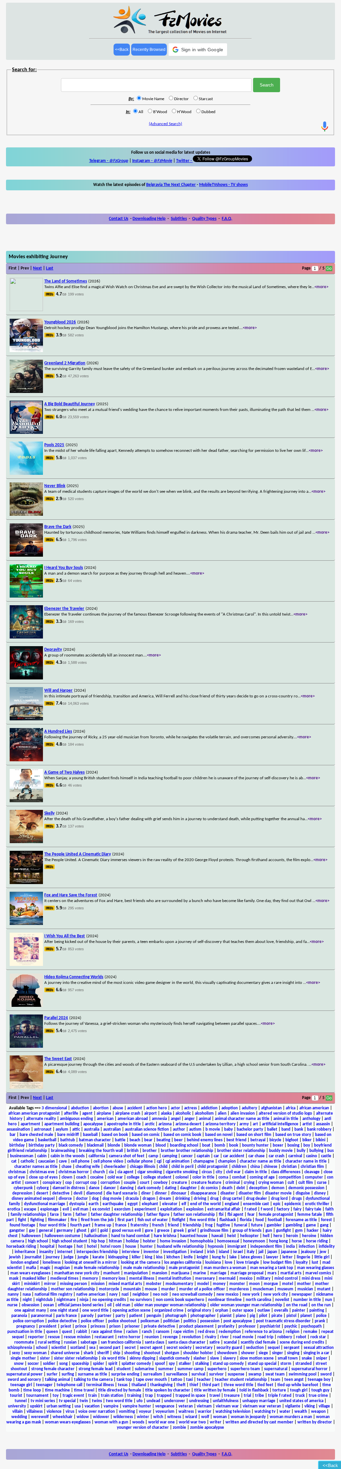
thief (193, 1385)
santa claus (154, 1342)
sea (92, 1348)
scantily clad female (258, 1342)
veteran (185, 1406)
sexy (16, 1353)
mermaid (227, 1278)
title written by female (214, 1390)
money (219, 1284)
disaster (227, 1193)
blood (161, 1145)
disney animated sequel (33, 1198)
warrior (204, 1411)
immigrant (236, 1246)
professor (247, 1326)
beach (135, 1140)
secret (130, 1348)
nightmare (66, 1300)
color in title (203, 1177)
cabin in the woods (68, 1156)
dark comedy (149, 1188)
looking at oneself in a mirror (91, 1262)
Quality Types (204, 219)
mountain (132, 1289)
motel (287, 1284)
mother (304, 1284)
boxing (293, 1145)
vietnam (204, 1406)
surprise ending (125, 1374)
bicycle (275, 1140)
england (232, 1204)
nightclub (44, 1300)
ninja (84, 1300)
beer (178, 1140)
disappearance (203, 1193)
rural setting (49, 1342)
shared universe (65, 1353)
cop (68, 1183)
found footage (22, 1225)
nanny (13, 1294)
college (133, 1177)
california (97, 1156)
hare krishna (165, 1236)
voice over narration (96, 1411)
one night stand (64, 1310)
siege (263, 1353)
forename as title (301, 1220)
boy (306, 1145)
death (227, 1188)
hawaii (217, 1236)
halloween (31, 1236)
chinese (270, 1167)
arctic (150, 1124)
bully (301, 1151)
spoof (160, 1364)
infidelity (327, 1246)
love (228, 1262)
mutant (324, 1289)
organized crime (169, 1310)
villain (17, 1411)
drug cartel (232, 1198)
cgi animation (177, 1161)
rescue (54, 1337)
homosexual (228, 1241)
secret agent (151, 1348)
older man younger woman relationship (170, 1305)
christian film (312, 1167)
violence (54, 1411)
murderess (239, 1289)
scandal (230, 1342)
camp (153, 1156)
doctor (82, 1198)
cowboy (161, 1183)
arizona (165, 1124)
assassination (18, 1129)
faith (329, 1209)
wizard (191, 1417)
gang (324, 1225)
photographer (203, 1316)
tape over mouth (151, 1379)
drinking (182, 1198)
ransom (163, 1332)
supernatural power (24, 1374)
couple (130, 1183)
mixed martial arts (125, 1284)
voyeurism (165, 1411)
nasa (27, 1294)
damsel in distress (69, 1188)
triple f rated (279, 1395)
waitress (186, 1411)
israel (238, 1252)
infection (307, 1246)
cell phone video (108, 1161)
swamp (254, 1374)
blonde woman (138, 1145)
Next (37, 268)
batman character (95, 1140)
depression (22, 1193)
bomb (219, 1145)
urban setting (59, 1406)
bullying (316, 1151)
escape (30, 1209)
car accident (233, 1156)
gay (32, 1230)
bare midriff (68, 1135)
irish (211, 1252)
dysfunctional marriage (44, 1204)
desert (42, 1193)
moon (254, 1284)
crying (249, 1183)
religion (292, 1332)
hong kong (278, 1241)
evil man (80, 1209)
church (99, 1172)
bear (148, 1140)
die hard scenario (121, 1193)
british (133, 1151)
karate (98, 1257)
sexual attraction (319, 1348)
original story (199, 1310)
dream (165, 1198)
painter (298, 1310)
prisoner (132, 1326)
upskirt (36, 1406)
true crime (318, 1395)
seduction (255, 1348)
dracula (132, 1198)
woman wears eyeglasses (68, 1422)
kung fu (218, 1257)
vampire (111, 1406)
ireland (196, 1252)
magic (45, 1268)
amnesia (159, 1119)
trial (247, 1395)
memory (90, 1278)
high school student (69, 1241)
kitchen (173, 1257)
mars (271, 1273)
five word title (202, 1220)
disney (320, 1193)
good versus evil (126, 1230)
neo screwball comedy (192, 1294)
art (255, 1124)
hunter (146, 1246)
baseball (90, 1135)
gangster (17, 1230)
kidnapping (118, 1257)
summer (165, 1369)
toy (56, 1395)
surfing (68, 1374)
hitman (115, 1241)
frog (208, 1225)
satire (214, 1342)
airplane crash (127, 1113)
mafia (31, 1268)
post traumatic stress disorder (283, 1321)
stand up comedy (228, 1364)
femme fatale (309, 1214)
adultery (249, 1108)
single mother (23, 1358)
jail (260, 1252)
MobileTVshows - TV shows (223, 185)
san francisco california (121, 1342)
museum (285, 1289)
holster (149, 1241)
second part (110, 1348)
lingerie (303, 1257)
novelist (282, 1300)
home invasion (173, 1241)
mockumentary (179, 1284)
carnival (295, 1156)
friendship (192, 1225)
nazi (125, 1294)
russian (70, 1342)
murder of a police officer (202, 1289)
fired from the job (97, 1220)
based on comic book (182, 1135)
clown (67, 1177)
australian (112, 1129)
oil (109, 1305)
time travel (84, 1390)
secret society (179, 1348)
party (120, 1316)
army (244, 1124)
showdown (227, 1353)
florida (245, 1220)
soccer (33, 1364)
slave (214, 1358)
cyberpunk (23, 1188)
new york (250, 1294)
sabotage (89, 1342)
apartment (30, 1124)
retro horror (129, 1337)
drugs (297, 1198)
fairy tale (313, 1209)
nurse (12, 1305)
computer (314, 1177)
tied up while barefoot (297, 1385)
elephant (150, 1204)
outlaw (263, 1310)
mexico (245, 1278)
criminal (232, 1183)
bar (13, 1135)
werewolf (40, 1417)
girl (93, 1230)
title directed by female (119, 1390)
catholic (27, 1161)
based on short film (253, 1135)
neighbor (141, 1294)
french (158, 1225)
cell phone (80, 1161)
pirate (276, 1316)
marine (199, 1273)
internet (65, 1252)
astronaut (43, 1129)
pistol (291, 1316)
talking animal (57, 1379)
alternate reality (41, 1119)
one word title (95, 1310)
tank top (124, 1379)
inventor (151, 1252)
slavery (229, 1358)
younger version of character (143, 1427)
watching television (232, 1411)
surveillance (176, 1374)
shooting (132, 1353)
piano (241, 1316)
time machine (57, 1390)
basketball (47, 1140)
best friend (236, 1140)
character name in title (306, 1161)
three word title (238, 1385)
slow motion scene (257, 1358)
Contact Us (118, 219)
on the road (296, 1305)
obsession (30, 1305)
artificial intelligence (280, 1124)
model (203, 1284)
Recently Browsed (149, 49)
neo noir (160, 1294)
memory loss (113, 1278)
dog (95, 1198)
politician (171, 1321)
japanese (289, 1252)
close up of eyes (43, 1177)
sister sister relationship (76, 1358)
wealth (300, 1411)
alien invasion (242, 1113)
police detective (62, 1321)
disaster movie (278, 1193)
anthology (311, 1119)
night (27, 1300)
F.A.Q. (227, 219)
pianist (226, 1316)
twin (84, 1401)
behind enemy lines (204, 1140)
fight (22, 1220)
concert (32, 1183)
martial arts (290, 1273)
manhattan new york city (76, 1273)
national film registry (53, 1294)
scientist (58, 1348)
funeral (240, 1225)
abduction (80, 1108)
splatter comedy (136, 1364)
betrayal (257, 1140)
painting (316, 1310)
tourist (16, 1395)
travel (214, 1395)
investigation (174, 1252)
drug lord (279, 1198)
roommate (24, 1342)
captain (203, 1156)
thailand (139, 1385)
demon (277, 1188)
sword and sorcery (24, 1379)
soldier (49, 1364)
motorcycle (109, 1289)
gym (299, 1230)
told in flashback (253, 1390)
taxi (189, 1379)
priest (66, 1326)
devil (78, 1193)
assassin (323, 1124)
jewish (15, 1257)
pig (252, 1316)
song (63, 1364)
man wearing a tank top (271, 1268)
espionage (49, 1209)
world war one (161, 1422)
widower (101, 1417)
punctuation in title (24, 1332)
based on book (115, 1135)
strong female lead (96, 1369)
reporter (36, 1337)
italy (250, 1252)
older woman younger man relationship (246, 1305)
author (179, 1129)
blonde (114, 1145)
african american (314, 1108)
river (224, 1337)
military (263, 1278)
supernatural (275, 1369)
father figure (158, 1214)
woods (138, 1422)
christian (289, 1167)
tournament (37, 1395)
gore (149, 1230)
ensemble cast (256, 1204)
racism (132, 1332)
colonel (181, 1177)
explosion (194, 1209)
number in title (307, 1300)
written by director (314, 1422)
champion (227, 1161)
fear (251, 1214)
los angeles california (182, 1262)
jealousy (308, 1252)
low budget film (277, 1262)
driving (200, 1198)
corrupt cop (86, 1183)
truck (300, 1395)
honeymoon (254, 1241)
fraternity (139, 1225)
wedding (19, 1417)
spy (172, 1364)
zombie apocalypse (207, 1427)
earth (94, 1204)
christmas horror (74, 1172)
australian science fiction (147, 1129)
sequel (274, 1348)
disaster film (250, 1193)
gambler (274, 1225)
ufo (140, 1401)
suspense (236, 1374)
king (148, 1257)
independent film (266, 1246)
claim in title (256, 1172)
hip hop (98, 1241)
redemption (230, 1332)
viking (309, 1406)
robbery (284, 1337)
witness (174, 1417)
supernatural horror (309, 1369)
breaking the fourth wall (101, 1151)
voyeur (145, 1411)
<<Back (122, 49)
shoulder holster (198, 1353)
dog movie (112, 1198)
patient (136, 1316)
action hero (156, 1108)
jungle (83, 1257)
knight (202, 1257)
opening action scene (132, 1310)
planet (306, 1316)
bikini (320, 1140)
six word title (114, 1358)
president (48, 1326)
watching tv (264, 1411)
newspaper (302, 1294)
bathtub (67, 1140)
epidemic (292, 1204)
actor (175, 1108)
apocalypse (93, 1124)
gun (268, 1230)
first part (126, 1220)
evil (66, 1209)
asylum (62, 1129)
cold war (115, 1177)
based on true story (293, 1135)
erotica (13, 1209)
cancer (187, 1156)
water (284, 1411)
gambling (294, 1225)
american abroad (133, 1119)
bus (330, 1151)
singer (277, 1353)
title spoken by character (167, 1390)
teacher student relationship (241, 1379)
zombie (179, 1427)
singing (293, 1353)
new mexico (227, 1294)
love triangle (247, 1262)
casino (311, 1156)
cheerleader (115, 1167)
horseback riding (21, 1246)
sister (45, 1358)
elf (183, 1204)
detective (61, 1193)
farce (54, 1214)
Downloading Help (149, 219)
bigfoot (291, 1140)
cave (63, 1161)
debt (240, 1188)
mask (13, 1278)
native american (90, 1294)
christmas (17, 1172)
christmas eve (42, 1172)
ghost (82, 1230)
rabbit (81, 1332)
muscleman (263, 1289)
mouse (151, 1289)
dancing (127, 1188)
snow (19, 1364)
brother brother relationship (187, 1151)
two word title (119, 1401)
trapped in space (190, 1395)
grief (192, 1230)
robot (301, 1337)
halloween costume (62, 1236)
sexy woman (35, 1353)
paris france (66, 1316)
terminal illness (100, 1385)
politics (189, 1321)
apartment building (61, 1124)
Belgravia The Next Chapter (171, 185)
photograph (175, 1316)
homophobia (201, 1241)
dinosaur (178, 1193)
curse (322, 1183)
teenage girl (21, 1385)
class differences (285, 1172)
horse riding (317, 1241)
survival (198, 1374)
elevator (169, 1204)
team (275, 1379)
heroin (292, 1236)
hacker (313, 1230)
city (219, 1172)
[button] (198, 49)
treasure (232, 1395)
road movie (243, 1337)
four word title (52, 1225)
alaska (166, 1113)
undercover (174, 1401)
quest (67, 1332)
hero (277, 1236)
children (239, 1167)
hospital (47, 1246)
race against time (106, 1332)
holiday (132, 1241)
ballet (272, 1129)
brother (150, 1151)
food (259, 1220)
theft (180, 1385)
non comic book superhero (180, 1300)
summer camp (190, 1369)
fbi (221, 1214)
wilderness (123, 1417)
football (275, 1220)
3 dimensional (54, 1108)
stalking (202, 1364)
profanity (226, 1326)
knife (188, 1257)
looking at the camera (140, 1262)
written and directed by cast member (259, 1422)
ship (116, 1353)
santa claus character (186, 1342)
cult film (305, 1183)
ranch (147, 1332)
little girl (321, 1257)
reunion (152, 1337)
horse (297, 1241)
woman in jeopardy (248, 1417)
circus (207, 1172)
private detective (159, 1326)
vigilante (292, 1406)
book (233, 1145)
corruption (110, 1183)
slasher (199, 1358)
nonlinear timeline (225, 1300)
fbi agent (235, 1214)
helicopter (249, 1236)
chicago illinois (142, 1167)
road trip (265, 1337)
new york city (275, 1294)
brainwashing (63, 1151)
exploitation (171, 1209)
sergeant (292, 1348)
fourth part (80, 1225)
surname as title (92, 1374)
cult (291, 1183)
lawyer (272, 1257)
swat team (275, 1374)
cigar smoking (150, 1172)
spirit (113, 1364)
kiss (159, 1257)
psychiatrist (270, 1326)
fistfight (178, 1220)
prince (81, 1326)
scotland (77, 1348)
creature (179, 1183)
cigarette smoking (182, 1172)
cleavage (312, 1172)
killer (136, 1257)
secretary (203, 1348)
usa (78, 1406)
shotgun (172, 1353)
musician (305, 1289)
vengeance (164, 1406)
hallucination (95, 1236)
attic (76, 1129)
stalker (185, 1364)
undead (153, 1401)
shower (248, 1353)
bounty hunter (255, 1145)
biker (307, 1140)
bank (298, 1129)
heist (231, 1236)
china (255, 1167)
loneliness (52, 1262)
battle (120, 1140)
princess (98, 1326)
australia (91, 1129)
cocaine (97, 1177)
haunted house (193, 1236)
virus (70, 1411)
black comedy (71, 1145)
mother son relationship (73, 1289)
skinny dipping (142, 1358)
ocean (48, 1305)
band (285, 1129)
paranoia (19, 1316)
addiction (209, 1108)
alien (222, 1113)
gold (104, 1230)
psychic (290, 1326)
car (216, 1156)
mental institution (174, 1278)
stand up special (262, 1364)
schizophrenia (19, 1348)
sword (326, 1374)
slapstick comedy (174, 1358)
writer (215, 1422)
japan (272, 1252)
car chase (256, 1156)
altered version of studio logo (285, 1113)
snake (307, 1358)
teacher (204, 1379)
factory (283, 1209)
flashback (227, 1220)
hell (266, 1236)
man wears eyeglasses (30, 1273)
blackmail (95, 1145)
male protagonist (184, 1268)
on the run (321, 1305)
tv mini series (43, 1401)
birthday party (42, 1145)
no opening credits (109, 1300)
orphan (221, 1310)
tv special (67, 1401)
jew (323, 1252)
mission (98, 1284)
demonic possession (306, 1188)
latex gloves (251, 1257)
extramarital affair (223, 1209)
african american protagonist (34, 1113)
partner (105, 1316)
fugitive (223, 1225)
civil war (233, 1172)
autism (195, 1129)
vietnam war (227, 1406)
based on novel (218, 1135)
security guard (229, 1348)
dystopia (77, 1204)
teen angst (294, 1379)
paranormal (41, 1316)
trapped (164, 1395)
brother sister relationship (241, 1151)
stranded (303, 1364)
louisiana (213, 1262)
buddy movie (281, 1151)
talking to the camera (93, 1379)
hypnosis (215, 1246)
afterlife (71, 1113)
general (46, 1230)
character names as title (36, 1167)
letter (287, 1257)
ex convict (101, 1209)
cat (14, 1161)
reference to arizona (263, 1332)
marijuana (180, 1273)
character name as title (260, 1161)
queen (52, 1332)
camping (169, 1156)
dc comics (209, 1188)
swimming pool (302, 1374)
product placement (196, 1326)
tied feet (265, 1385)
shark (88, 1353)
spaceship (80, 1364)
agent (87, 1113)
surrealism (152, 1374)
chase (67, 1167)
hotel (92, 1246)
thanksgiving (161, 1385)
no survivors (141, 1300)
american (105, 1119)
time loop (32, 1390)
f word (267, 1209)
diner (146, 1193)
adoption (229, 1108)
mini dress (311, 1278)
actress (190, 1108)
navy (113, 1294)
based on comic (146, 1135)
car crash (276, 1156)
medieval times (64, 1278)
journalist (33, 1257)
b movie (212, 1129)
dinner (161, 1193)
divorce (65, 1198)
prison (115, 1326)
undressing (199, 1401)
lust (315, 1262)
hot (80, 1246)
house (130, 1246)
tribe (259, 1395)
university (17, 1406)
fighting (37, 1220)
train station (112, 1395)
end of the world (205, 1204)
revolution (191, 1337)
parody (87, 1316)
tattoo (176, 1379)
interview (131, 1252)
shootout (152, 1353)
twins (97, 1401)
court (145, 1183)
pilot (263, 1316)
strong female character (53, 1369)
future (257, 1225)
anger (189, 1119)
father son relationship (194, 1214)
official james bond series (80, 1305)
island (224, 1252)
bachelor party (250, 1129)
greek (178, 1230)
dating (170, 1188)
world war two (192, 1422)
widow (83, 1417)
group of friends (246, 1230)
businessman (21, 1156)
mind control (286, 1278)
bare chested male (36, 1135)
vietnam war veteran (262, 1406)
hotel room (111, 1246)
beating (163, 1140)
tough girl (298, 1390)
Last (49, 268)
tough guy (320, 1390)
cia (111, 1172)
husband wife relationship (180, 1246)
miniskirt (32, 1284)
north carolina (258, 1300)
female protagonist (276, 1214)
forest (326, 1220)
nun (328, 1300)
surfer (52, 1374)
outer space (242, 1310)
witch (158, 1417)
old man (123, 1305)
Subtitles (179, 219)
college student (157, 1177)
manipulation (136, 1273)
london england (25, 1262)
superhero (216, 1369)
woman (220, 1417)
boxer (278, 1145)
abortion (101, 1108)
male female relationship (96, 1268)
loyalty (302, 1262)
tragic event (73, 1395)
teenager (44, 1385)
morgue (271, 1284)
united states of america (301, 1401)
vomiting (127, 1411)
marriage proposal (246, 1273)
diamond (94, 1193)
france (121, 1225)
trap (149, 1395)
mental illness (141, 1278)
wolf (205, 1417)
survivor (216, 1374)
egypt (133, 1204)
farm (67, 1214)
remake (310, 1332)
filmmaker (57, 1220)
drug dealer (256, 1198)
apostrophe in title (124, 1124)
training (134, 1395)
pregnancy (25, 1326)
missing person (73, 1284)
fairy (297, 1209)
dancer (110, 1188)
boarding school (184, 1145)
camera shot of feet (127, 1156)
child (163, 1167)
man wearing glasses (315, 1268)
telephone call (69, 1385)
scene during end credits (302, 1342)
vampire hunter (137, 1406)
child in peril (182, 1167)
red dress (206, 1332)
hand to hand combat (130, 1236)
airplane (104, 1113)
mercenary (205, 1278)
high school (38, 1241)
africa (290, 1108)
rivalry (210, 1337)
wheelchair (63, 1417)
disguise (303, 1193)
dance (94, 1188)
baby (228, 1129)
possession (209, 1321)
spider (98, 1364)
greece (163, 1230)
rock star (318, 1337)
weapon (318, 1411)
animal (205, 1119)
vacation (92, 1406)
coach (81, 1177)
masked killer (34, 1278)
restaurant (104, 1337)
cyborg (43, 1188)
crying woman (271, 1183)
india (290, 1246)
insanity (46, 1252)
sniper (321, 1358)
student (124, 1369)
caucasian (46, 1161)
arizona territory (220, 1124)
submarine (144, 1369)
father (81, 1214)
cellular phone (140, 1161)
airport (150, 1113)
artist (307, 1124)
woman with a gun (111, 1422)
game (311, 1225)
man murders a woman (225, 1268)
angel (175, 1119)
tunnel (21, 1401)
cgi (159, 1161)
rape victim (183, 1332)
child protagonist (212, 1167)
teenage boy (319, 1379)
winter (143, 1417)
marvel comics (318, 1273)
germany (65, 1230)
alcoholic (183, 1113)
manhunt (111, 1273)
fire (74, 1220)
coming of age (262, 1177)
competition (290, 1177)
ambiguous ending (76, 1119)
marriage (218, 1273)
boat (206, 1145)
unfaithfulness (225, 1401)
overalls (281, 1310)
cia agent (126, 1172)
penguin (154, 1316)
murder (168, 1289)
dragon (149, 1198)
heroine (309, 1236)
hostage (65, 1246)
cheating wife (88, 1167)
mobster (154, 1284)
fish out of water (153, 1220)
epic (276, 1204)
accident (134, 1108)
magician (62, 1268)
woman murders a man (291, 1417)
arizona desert (188, 1124)
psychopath (311, 1326)
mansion (159, 1273)
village (324, 1406)
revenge (170, 1337)
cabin (42, 1156)
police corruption (28, 1321)
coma (223, 1177)
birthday (17, 1145)
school (41, 1348)
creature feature (206, 1183)
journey (53, 1257)
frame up (103, 1225)
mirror (50, 1284)
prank (320, 1321)
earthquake (113, 1204)
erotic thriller (317, 1204)
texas (123, 1385)
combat (239, 1177)
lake (233, 1257)
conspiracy (52, 1183)
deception (258, 1188)
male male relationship (144, 1268)
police (321, 1316)
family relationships (28, 1214)
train (92, 1395)
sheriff (103, 1353)
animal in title (285, 1119)
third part (211, 1385)
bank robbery (319, 1129)
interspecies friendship (97, 1252)
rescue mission (77, 1337)
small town (288, 1358)
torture (279, 1390)
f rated (250, 1209)
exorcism (122, 1209)
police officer (92, 1321)
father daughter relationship (117, 1214)
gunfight (283, 1230)
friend (173, 1225)
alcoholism (204, 1113)
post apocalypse (237, 1321)
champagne (203, 1161)
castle (326, 1156)
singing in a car (316, 1353)
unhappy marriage (258, 1401)
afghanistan (271, 1108)
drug (214, 1198)
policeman (150, 1321)
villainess (35, 1411)
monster (237, 1284)
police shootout (122, 1321)
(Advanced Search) (165, 124)
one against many (30, 1310)
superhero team (245, 1369)
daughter (188, 1188)
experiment (145, 1209)
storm (285, 1364)
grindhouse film (214, 1230)
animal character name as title (242, 1119)
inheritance (25, 1252)
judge (69, 1257)
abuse (118, 1108)
